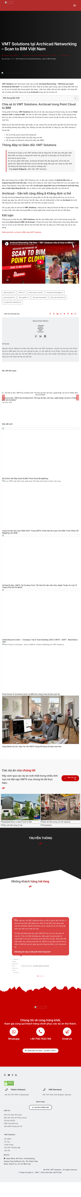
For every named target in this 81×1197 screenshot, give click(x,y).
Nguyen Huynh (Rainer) (11, 55)
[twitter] (5, 1075)
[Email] (75, 313)
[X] (54, 313)
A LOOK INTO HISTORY (12, 302)
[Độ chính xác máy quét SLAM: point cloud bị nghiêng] (40, 451)
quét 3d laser (9, 292)
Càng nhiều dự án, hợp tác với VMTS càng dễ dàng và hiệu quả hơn (31, 746)
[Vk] (71, 313)
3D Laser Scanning (40, 297)
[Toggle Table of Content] (75, 98)
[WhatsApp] (61, 313)
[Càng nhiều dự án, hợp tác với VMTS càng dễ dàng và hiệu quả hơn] (40, 720)
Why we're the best (58, 297)
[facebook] (36, 336)
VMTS (21, 292)
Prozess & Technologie (55, 292)
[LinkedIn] (57, 313)
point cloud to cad (36, 292)
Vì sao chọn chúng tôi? (37, 55)
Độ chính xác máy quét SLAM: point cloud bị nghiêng (25, 478)
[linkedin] (40, 336)
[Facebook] (50, 313)
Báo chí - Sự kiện (51, 55)
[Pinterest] (68, 313)
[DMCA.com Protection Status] (9, 1082)
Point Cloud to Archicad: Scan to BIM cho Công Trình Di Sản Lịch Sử (31, 694)
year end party (9, 297)
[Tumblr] (64, 313)
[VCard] (45, 336)
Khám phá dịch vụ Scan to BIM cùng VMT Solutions (22, 232)
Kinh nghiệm (24, 297)
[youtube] (9, 1075)
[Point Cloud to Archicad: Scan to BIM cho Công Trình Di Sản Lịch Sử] (40, 667)
